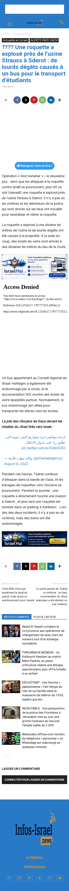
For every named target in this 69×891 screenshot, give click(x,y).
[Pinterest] (34, 100)
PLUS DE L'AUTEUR (45, 617)
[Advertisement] (34, 9)
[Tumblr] (39, 878)
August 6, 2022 (16, 464)
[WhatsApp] (42, 100)
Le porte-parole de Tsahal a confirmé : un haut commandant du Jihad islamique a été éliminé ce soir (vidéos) (51, 596)
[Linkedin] (51, 100)
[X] (25, 100)
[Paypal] (29, 878)
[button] (9, 24)
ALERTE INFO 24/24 (44, 40)
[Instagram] (19, 878)
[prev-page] (4, 756)
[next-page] (10, 756)
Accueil (5, 33)
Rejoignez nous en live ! (36, 165)
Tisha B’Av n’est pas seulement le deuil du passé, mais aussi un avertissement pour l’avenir (18, 594)
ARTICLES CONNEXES (16, 617)
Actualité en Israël (22, 33)
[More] (59, 100)
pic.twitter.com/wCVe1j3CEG (43, 448)
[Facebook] (17, 100)
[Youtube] (59, 878)
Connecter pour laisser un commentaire (34, 779)
